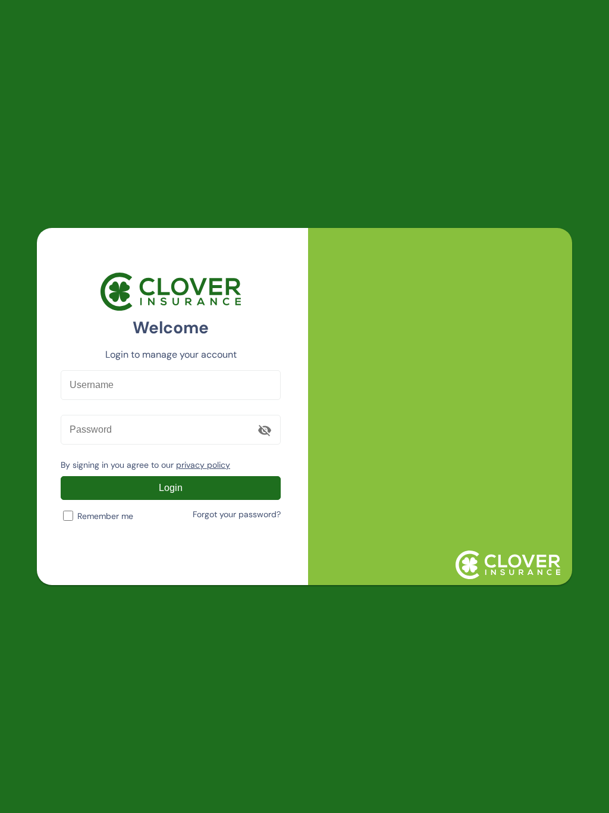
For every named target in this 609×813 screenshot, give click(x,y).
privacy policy (203, 464)
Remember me (105, 516)
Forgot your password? (237, 514)
